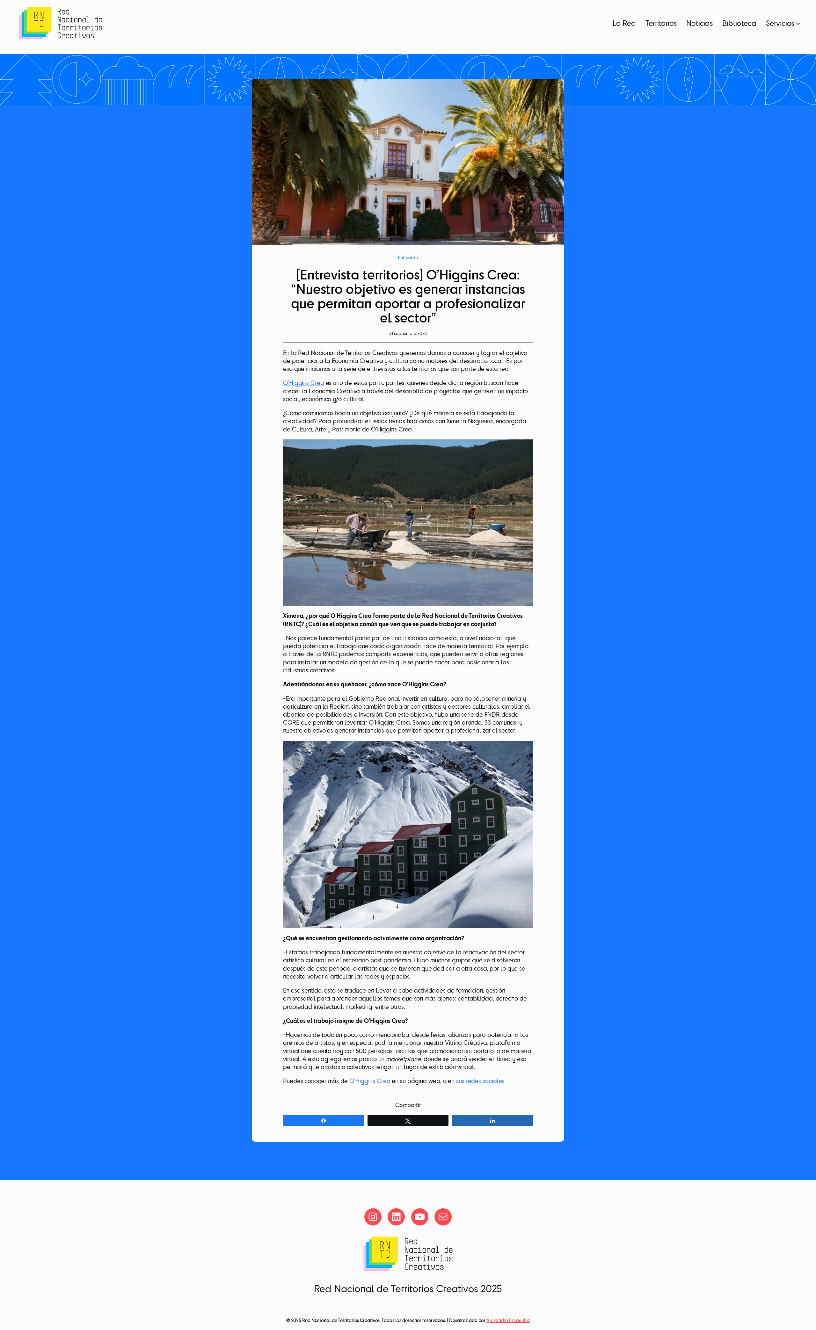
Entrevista (408, 258)
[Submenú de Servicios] (798, 23)
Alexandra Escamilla (508, 1320)
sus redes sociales (480, 1081)
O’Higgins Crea (303, 383)
